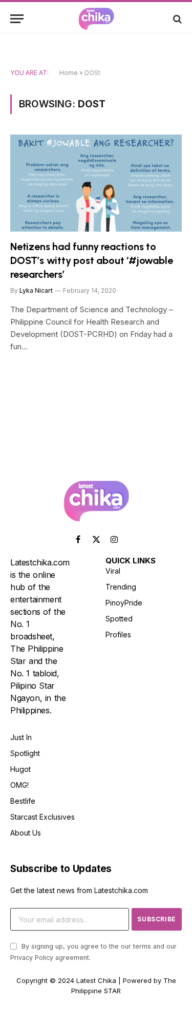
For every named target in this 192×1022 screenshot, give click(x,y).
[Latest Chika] (96, 18)
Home (68, 73)
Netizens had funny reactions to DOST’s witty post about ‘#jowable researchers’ (91, 260)
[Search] (176, 18)
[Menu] (17, 18)
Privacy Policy (31, 957)
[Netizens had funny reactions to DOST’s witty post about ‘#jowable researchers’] (96, 183)
